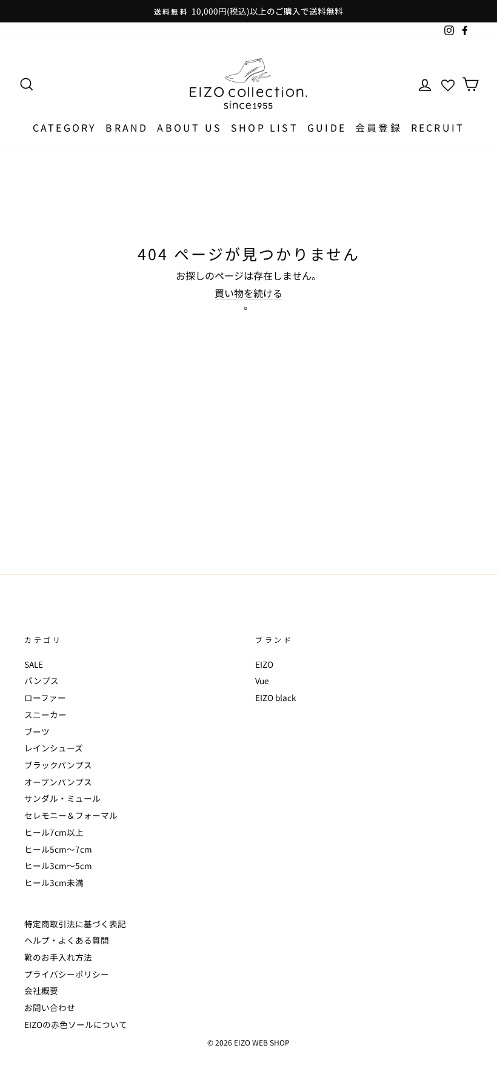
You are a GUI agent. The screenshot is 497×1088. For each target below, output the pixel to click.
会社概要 (41, 990)
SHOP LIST (264, 127)
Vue (262, 680)
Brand (126, 127)
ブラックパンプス (58, 765)
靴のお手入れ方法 (58, 957)
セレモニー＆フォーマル (71, 815)
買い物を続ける (248, 293)
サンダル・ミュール (62, 798)
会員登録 (378, 127)
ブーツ (37, 731)
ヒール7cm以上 (54, 832)
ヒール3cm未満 (54, 882)
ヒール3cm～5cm (58, 865)
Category (65, 127)
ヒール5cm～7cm (58, 849)
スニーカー (45, 714)
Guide (326, 127)
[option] (248, 11)
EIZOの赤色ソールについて (75, 1024)
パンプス (41, 680)
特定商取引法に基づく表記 (75, 924)
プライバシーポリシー (66, 974)
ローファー (45, 697)
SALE (33, 664)
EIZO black (275, 697)
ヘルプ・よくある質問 (66, 940)
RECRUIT (437, 127)
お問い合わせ (49, 1007)
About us (189, 127)
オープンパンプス (58, 782)
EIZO (264, 664)
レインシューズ (53, 748)
